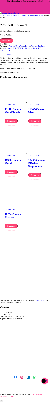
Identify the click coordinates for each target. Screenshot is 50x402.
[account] (48, 13)
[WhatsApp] (34, 377)
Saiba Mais (11, 125)
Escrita (23, 15)
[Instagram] (22, 377)
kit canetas (8, 48)
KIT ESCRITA (18, 48)
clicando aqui (40, 300)
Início (2, 15)
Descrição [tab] (8, 54)
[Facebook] (15, 377)
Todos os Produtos (12, 15)
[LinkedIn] (28, 377)
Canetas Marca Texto (35, 15)
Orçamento (6, 41)
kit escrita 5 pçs (31, 48)
